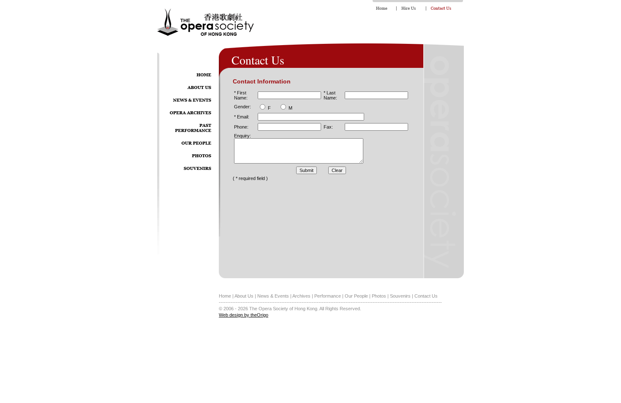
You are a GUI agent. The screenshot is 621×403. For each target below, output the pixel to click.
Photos (379, 295)
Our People (356, 295)
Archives (301, 295)
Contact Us (426, 295)
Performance (327, 295)
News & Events (273, 295)
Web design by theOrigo (243, 314)
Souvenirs (400, 295)
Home (225, 295)
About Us (243, 295)
